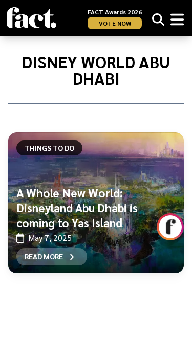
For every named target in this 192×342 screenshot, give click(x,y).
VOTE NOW (115, 23)
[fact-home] (31, 17)
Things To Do (49, 147)
